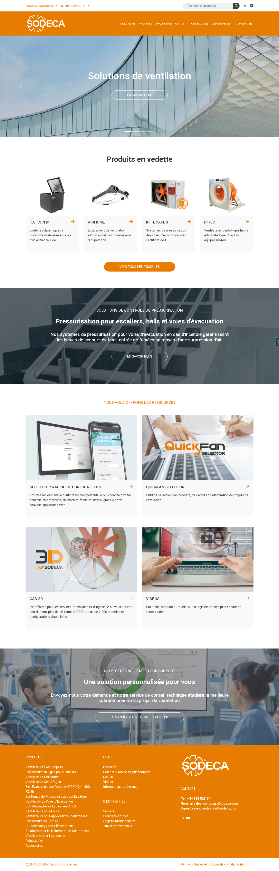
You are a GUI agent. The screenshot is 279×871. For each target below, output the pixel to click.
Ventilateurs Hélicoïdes (42, 777)
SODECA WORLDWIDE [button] (41, 5)
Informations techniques (120, 787)
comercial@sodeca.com (220, 803)
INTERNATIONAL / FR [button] (73, 5)
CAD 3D (108, 777)
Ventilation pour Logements (46, 836)
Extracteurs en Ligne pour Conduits (51, 772)
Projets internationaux (119, 821)
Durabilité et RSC (115, 816)
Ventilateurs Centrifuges (43, 782)
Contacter (244, 23)
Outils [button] (180, 23)
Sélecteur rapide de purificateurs (126, 772)
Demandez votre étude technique (139, 717)
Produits (145, 23)
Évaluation (164, 23)
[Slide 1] (128, 131)
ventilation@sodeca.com (219, 808)
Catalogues (200, 23)
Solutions (128, 23)
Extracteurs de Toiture (42, 821)
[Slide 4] (150, 131)
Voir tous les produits (139, 267)
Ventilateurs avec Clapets (44, 767)
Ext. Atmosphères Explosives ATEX (51, 806)
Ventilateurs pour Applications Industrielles (56, 816)
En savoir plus (139, 95)
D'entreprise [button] (221, 23)
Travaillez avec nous (117, 826)
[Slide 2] (136, 131)
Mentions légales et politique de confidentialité (212, 864)
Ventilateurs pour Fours (42, 811)
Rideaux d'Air (35, 841)
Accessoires (34, 846)
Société (109, 811)
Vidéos (108, 782)
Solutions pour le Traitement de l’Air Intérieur (58, 831)
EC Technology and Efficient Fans (50, 826)
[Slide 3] (143, 131)
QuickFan (109, 767)
